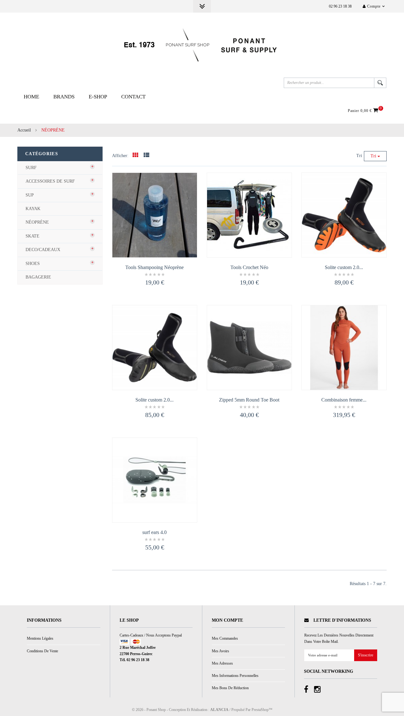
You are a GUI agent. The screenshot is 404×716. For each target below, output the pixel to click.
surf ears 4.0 (154, 532)
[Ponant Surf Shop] (202, 45)
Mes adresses (222, 663)
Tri (359, 155)
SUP (30, 195)
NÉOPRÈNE (37, 222)
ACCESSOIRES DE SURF (50, 181)
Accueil (24, 130)
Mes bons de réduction (230, 688)
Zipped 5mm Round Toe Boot (249, 399)
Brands (63, 97)
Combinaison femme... (343, 399)
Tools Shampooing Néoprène (154, 267)
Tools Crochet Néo (249, 267)
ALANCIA (219, 709)
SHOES (33, 263)
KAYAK (33, 208)
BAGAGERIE (38, 277)
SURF (31, 167)
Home (31, 97)
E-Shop (98, 97)
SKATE (32, 236)
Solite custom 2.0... (344, 267)
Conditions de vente (42, 651)
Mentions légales (40, 638)
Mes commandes (225, 638)
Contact (133, 97)
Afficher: (120, 155)
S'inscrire (365, 655)
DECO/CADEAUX (43, 249)
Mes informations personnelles (235, 675)
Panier (364, 110)
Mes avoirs (220, 651)
